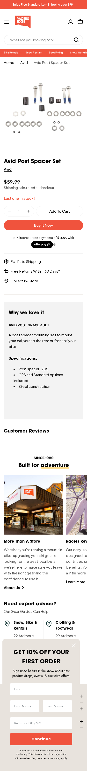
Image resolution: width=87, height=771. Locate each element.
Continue (41, 739)
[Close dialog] (73, 645)
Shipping (11, 188)
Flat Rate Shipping (26, 261)
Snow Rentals (33, 52)
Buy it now (43, 225)
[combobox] (43, 40)
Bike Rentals (11, 52)
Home (9, 62)
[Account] (70, 22)
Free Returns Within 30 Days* (35, 271)
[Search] (76, 40)
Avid (24, 62)
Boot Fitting (56, 52)
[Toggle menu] (7, 22)
